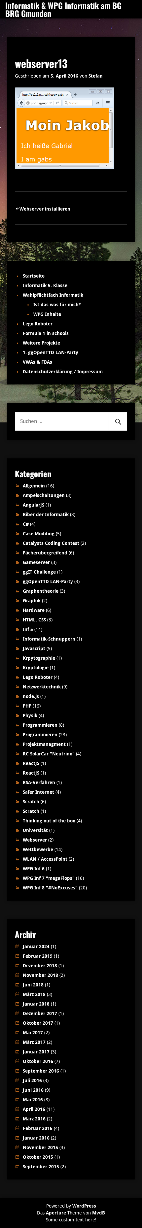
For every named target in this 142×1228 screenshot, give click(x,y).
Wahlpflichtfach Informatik (53, 295)
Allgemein (34, 485)
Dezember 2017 (40, 1013)
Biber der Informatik (46, 514)
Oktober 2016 (38, 1061)
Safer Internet (38, 792)
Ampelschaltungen (44, 495)
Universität (35, 830)
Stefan (96, 76)
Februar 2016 (38, 1128)
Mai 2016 (33, 1099)
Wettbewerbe (38, 849)
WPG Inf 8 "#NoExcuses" (50, 887)
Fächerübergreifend (45, 552)
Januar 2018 (36, 1004)
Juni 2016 (33, 1090)
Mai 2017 (33, 1032)
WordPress (84, 1206)
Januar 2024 (36, 946)
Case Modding (38, 533)
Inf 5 (28, 629)
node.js (31, 696)
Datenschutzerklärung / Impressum (63, 371)
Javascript (34, 648)
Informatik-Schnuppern (49, 639)
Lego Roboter (38, 323)
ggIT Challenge (39, 572)
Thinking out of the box (49, 820)
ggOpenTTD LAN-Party (48, 581)
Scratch (31, 801)
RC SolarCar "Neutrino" (49, 753)
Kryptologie (36, 667)
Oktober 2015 (38, 1157)
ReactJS (31, 763)
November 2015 (40, 1147)
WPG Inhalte (47, 314)
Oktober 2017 (38, 1023)
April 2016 (34, 1109)
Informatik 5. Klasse (45, 285)
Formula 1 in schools (46, 333)
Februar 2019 (38, 956)
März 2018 (34, 994)
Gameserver (36, 562)
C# (26, 524)
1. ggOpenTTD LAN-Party (50, 352)
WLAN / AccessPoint (45, 859)
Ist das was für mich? (57, 304)
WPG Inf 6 (34, 868)
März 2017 (34, 1042)
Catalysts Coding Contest (51, 543)
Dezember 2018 (40, 965)
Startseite (34, 276)
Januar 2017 (36, 1051)
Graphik (32, 600)
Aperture (56, 1212)
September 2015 (41, 1166)
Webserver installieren (44, 209)
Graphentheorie (40, 591)
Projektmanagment (44, 744)
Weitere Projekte (41, 343)
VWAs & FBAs (37, 362)
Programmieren (40, 725)
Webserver (35, 840)
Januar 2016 (36, 1138)
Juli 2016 (32, 1080)
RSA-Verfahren (39, 782)
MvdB (98, 1212)
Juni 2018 (33, 984)
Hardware (34, 610)
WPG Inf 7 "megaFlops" (49, 878)
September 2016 (41, 1071)
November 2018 (40, 975)
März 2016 (34, 1118)
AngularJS (33, 505)
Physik (30, 715)
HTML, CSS (34, 619)
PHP (27, 706)
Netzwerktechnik (42, 686)
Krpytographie (39, 658)
